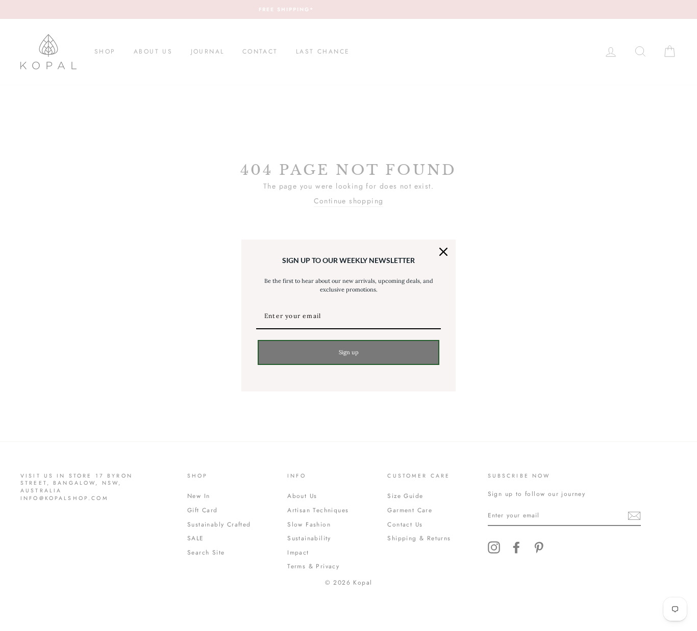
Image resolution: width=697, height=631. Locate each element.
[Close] (443, 252)
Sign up (349, 352)
